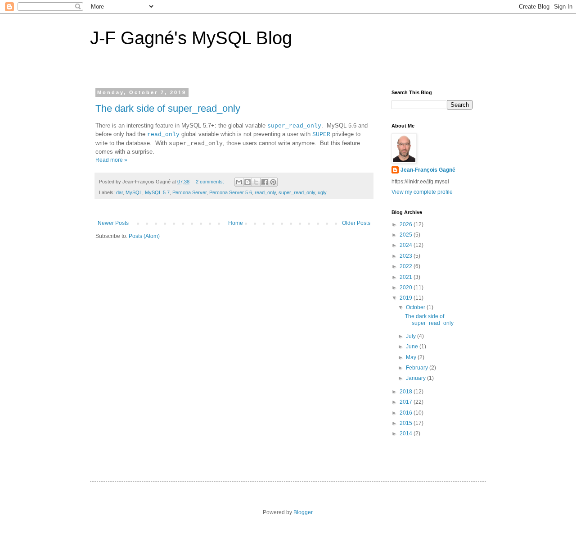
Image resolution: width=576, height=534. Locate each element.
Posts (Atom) (144, 236)
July (411, 336)
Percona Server (189, 192)
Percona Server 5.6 (230, 192)
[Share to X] (256, 182)
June (412, 346)
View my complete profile (422, 192)
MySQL (134, 192)
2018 (407, 391)
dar (119, 192)
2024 (407, 245)
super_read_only (294, 126)
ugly (322, 192)
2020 (407, 287)
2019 (407, 298)
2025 (407, 235)
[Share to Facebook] (264, 182)
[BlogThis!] (247, 182)
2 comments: (210, 181)
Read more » (111, 160)
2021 (407, 277)
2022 (407, 266)
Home (235, 223)
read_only (163, 134)
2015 (407, 423)
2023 (407, 256)
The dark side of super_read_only (167, 108)
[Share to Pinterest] (273, 182)
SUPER (321, 134)
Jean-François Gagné (427, 170)
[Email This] (238, 182)
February (417, 368)
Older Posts (356, 223)
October (416, 307)
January (416, 378)
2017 (407, 402)
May (412, 357)
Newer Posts (113, 223)
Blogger (302, 512)
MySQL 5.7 (157, 192)
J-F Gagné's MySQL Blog (191, 38)
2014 (407, 433)
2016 (407, 413)
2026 (407, 224)
